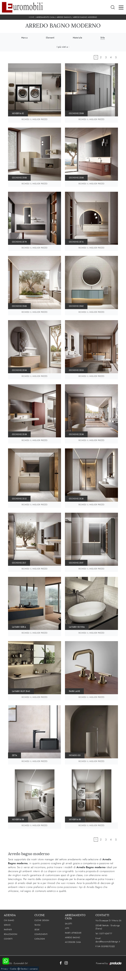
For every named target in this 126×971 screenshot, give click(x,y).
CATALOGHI (39, 938)
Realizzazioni (10, 934)
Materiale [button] (77, 37)
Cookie (13, 968)
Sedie (36, 929)
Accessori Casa (73, 942)
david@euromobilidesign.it (107, 941)
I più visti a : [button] (63, 46)
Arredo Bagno (64, 17)
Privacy (4, 968)
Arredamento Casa (45, 17)
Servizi (7, 925)
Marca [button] (24, 37)
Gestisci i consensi (29, 968)
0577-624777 (105, 933)
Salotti (68, 923)
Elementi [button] (50, 37)
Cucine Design (41, 920)
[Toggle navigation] (121, 7)
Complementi (41, 934)
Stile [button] (102, 37)
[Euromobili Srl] (22, 7)
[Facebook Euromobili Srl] (60, 962)
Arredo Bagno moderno (85, 17)
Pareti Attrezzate (73, 932)
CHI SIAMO (9, 920)
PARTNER (8, 929)
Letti (67, 928)
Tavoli (37, 925)
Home (31, 17)
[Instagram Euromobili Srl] (66, 962)
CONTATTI (8, 938)
